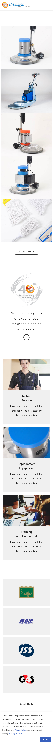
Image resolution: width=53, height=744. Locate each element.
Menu (49, 5)
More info (26, 59)
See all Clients (26, 704)
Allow (45, 739)
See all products (26, 251)
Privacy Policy (20, 730)
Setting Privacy (15, 733)
